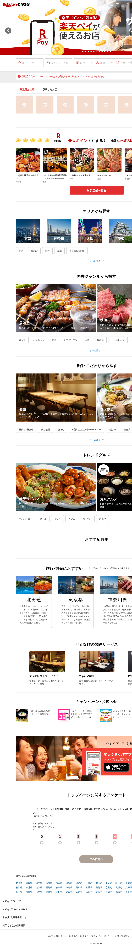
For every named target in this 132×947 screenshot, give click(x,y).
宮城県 (49, 882)
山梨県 (39, 887)
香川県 (59, 892)
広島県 (29, 892)
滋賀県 (99, 887)
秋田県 (59, 882)
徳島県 (49, 892)
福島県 (79, 882)
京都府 (109, 887)
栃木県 (99, 882)
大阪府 (119, 887)
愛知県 (79, 887)
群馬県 (109, 882)
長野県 (49, 887)
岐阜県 (59, 887)
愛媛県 (69, 892)
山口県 (39, 892)
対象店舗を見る (96, 190)
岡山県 (19, 892)
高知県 (79, 892)
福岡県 (89, 892)
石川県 (19, 887)
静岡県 (69, 887)
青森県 (29, 882)
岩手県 (39, 882)
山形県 (69, 882)
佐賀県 (99, 892)
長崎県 (109, 892)
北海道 (19, 882)
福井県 (29, 887)
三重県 (89, 887)
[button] (83, 51)
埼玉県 (119, 882)
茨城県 (89, 882)
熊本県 (119, 892)
